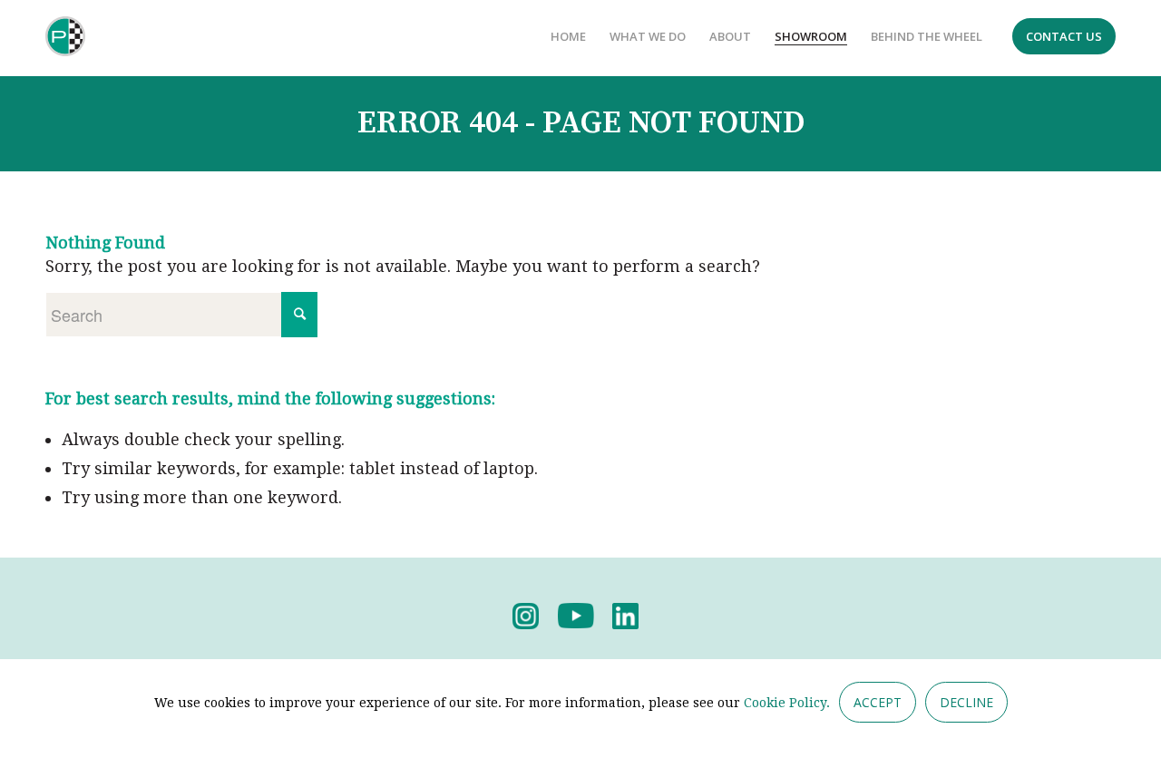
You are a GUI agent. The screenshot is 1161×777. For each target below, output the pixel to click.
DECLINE (966, 702)
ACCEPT (878, 702)
